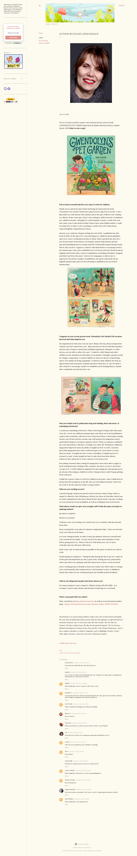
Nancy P (67, 713)
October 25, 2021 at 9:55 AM (83, 780)
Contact (54, 24)
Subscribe (13, 37)
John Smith (68, 704)
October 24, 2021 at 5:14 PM (76, 751)
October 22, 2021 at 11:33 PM (78, 713)
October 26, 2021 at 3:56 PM (81, 799)
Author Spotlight (44, 43)
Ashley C (67, 683)
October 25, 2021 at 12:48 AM (83, 770)
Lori (66, 732)
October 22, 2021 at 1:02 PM (80, 693)
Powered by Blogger (83, 844)
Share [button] (40, 33)
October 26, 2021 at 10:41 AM (83, 789)
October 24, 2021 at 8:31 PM (80, 761)
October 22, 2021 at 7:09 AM (81, 662)
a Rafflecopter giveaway (67, 643)
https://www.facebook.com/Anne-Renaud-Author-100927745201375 (91, 604)
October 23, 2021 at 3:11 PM (75, 732)
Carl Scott (68, 723)
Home (47, 24)
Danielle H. (68, 693)
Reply (66, 668)
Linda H (67, 742)
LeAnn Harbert (70, 770)
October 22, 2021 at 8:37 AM (78, 672)
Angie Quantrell (70, 789)
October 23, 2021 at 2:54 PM (79, 723)
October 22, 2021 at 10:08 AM (79, 683)
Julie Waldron (69, 799)
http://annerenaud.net (85, 601)
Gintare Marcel (87, 847)
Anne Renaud (43, 41)
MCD (66, 751)
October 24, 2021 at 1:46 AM (78, 742)
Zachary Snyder (70, 780)
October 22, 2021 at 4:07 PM (80, 704)
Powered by (8, 43)
